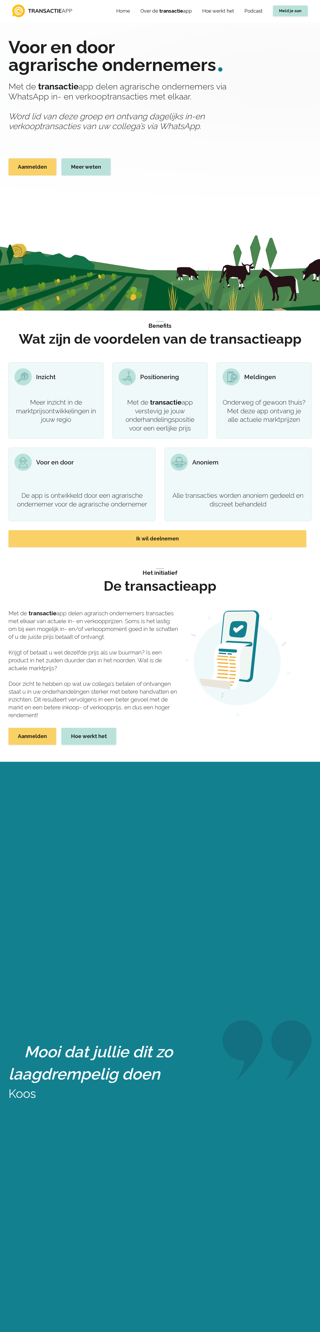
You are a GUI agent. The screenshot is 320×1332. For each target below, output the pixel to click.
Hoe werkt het (218, 11)
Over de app (166, 11)
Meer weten (86, 167)
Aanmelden (32, 167)
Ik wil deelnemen (157, 538)
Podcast (253, 11)
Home (123, 11)
